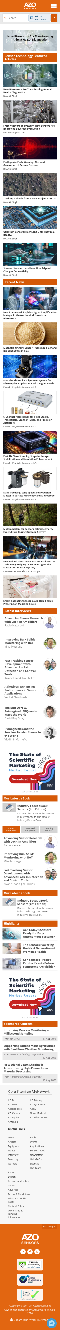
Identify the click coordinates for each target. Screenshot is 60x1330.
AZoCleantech (15, 1113)
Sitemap (34, 1163)
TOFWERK (15, 1038)
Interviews (14, 1154)
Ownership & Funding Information (15, 1214)
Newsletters (36, 1154)
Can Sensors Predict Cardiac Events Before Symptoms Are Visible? (39, 963)
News (11, 1137)
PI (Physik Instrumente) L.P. (22, 387)
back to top (48, 1226)
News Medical (38, 1113)
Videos (11, 1150)
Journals (12, 1163)
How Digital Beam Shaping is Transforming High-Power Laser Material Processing (26, 1068)
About (11, 1172)
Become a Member (18, 1181)
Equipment (14, 1146)
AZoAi (33, 1108)
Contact (12, 1185)
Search (12, 1176)
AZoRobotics (15, 1108)
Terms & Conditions (19, 1194)
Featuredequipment (30, 829)
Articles (12, 1141)
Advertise (13, 1189)
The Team (35, 1168)
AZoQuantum (37, 1104)
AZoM (11, 1100)
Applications (37, 1146)
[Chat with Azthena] (52, 1323)
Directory (13, 1159)
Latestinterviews (11, 829)
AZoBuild (13, 1121)
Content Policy (16, 1206)
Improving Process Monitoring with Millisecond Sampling (29, 1031)
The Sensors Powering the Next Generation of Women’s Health (39, 948)
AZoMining (36, 1100)
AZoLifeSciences (39, 1117)
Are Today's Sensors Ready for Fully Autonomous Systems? (39, 933)
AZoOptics (13, 1117)
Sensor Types (37, 1150)
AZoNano (13, 1104)
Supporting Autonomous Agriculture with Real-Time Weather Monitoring (29, 1047)
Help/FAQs (36, 1159)
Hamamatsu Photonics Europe (24, 571)
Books (33, 1137)
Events (33, 1141)
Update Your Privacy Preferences (31, 1319)
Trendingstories (48, 829)
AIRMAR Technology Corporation (27, 1054)
